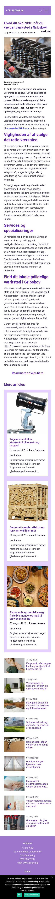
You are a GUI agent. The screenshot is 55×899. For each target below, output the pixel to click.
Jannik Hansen (27, 32)
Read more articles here (27, 373)
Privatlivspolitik (31, 895)
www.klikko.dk (30, 862)
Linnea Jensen (37, 623)
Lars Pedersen (37, 450)
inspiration (15, 455)
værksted (46, 31)
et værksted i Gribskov (17, 128)
